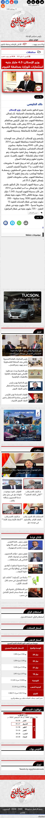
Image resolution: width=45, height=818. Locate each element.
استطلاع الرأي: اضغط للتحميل (32, 616)
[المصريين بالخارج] (22, 307)
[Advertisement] (22, 264)
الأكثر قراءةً (35, 537)
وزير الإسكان (14, 109)
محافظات (31, 52)
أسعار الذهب (34, 639)
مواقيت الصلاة (33, 709)
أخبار (39, 331)
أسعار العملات (34, 627)
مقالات (37, 450)
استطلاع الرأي (34, 611)
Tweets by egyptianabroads (31, 769)
